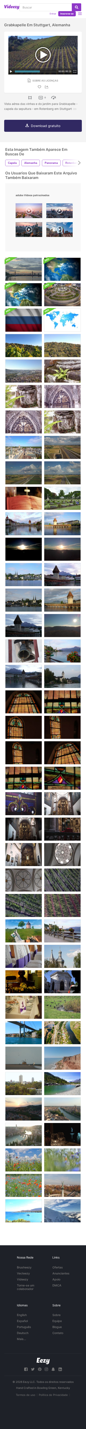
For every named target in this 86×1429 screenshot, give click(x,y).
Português (24, 1327)
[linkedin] (60, 1369)
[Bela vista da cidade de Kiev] (23, 1083)
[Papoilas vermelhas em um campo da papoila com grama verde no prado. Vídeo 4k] (23, 1160)
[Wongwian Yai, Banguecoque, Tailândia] (62, 294)
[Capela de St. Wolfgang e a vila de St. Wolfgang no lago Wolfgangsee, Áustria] (62, 676)
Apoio (56, 1279)
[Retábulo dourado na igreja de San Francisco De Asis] (23, 854)
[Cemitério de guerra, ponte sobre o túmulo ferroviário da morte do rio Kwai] (62, 498)
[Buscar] (76, 7)
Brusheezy (24, 1267)
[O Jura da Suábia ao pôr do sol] (23, 549)
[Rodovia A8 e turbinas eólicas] (62, 447)
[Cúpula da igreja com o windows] (62, 854)
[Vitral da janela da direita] (62, 727)
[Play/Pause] (11, 71)
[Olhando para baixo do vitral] (62, 702)
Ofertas (57, 1267)
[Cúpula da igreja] (23, 880)
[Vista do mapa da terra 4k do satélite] (23, 294)
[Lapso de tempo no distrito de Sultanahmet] (62, 981)
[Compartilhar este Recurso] (47, 87)
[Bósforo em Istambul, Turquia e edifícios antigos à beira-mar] (23, 1032)
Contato (57, 1333)
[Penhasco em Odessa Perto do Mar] (62, 1058)
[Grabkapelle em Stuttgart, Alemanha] (23, 345)
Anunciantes (61, 1273)
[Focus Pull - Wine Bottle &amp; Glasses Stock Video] (62, 1134)
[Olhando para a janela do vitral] (23, 702)
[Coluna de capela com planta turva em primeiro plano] (62, 422)
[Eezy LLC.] (43, 1361)
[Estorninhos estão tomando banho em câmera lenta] (62, 1007)
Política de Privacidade (53, 1395)
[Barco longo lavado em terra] (23, 1058)
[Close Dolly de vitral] (23, 803)
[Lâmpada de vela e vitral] (62, 778)
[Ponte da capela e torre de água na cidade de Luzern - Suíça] (62, 600)
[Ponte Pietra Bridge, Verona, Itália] (23, 1134)
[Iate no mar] (23, 1211)
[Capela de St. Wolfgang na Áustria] (62, 651)
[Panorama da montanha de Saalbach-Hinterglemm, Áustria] (62, 1211)
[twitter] (33, 1369)
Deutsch (22, 1333)
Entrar (53, 13)
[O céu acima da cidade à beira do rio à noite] (23, 269)
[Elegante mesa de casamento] (23, 1007)
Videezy (22, 1279)
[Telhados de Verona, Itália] (62, 1109)
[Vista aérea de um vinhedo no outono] (62, 880)
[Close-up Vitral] (23, 778)
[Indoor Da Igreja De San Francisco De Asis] (62, 803)
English (22, 1315)
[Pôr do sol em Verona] (23, 1109)
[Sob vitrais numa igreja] (62, 752)
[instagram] (46, 1369)
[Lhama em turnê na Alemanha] (23, 931)
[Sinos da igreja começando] (23, 651)
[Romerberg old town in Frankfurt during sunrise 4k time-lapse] (59, 230)
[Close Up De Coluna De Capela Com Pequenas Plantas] (62, 371)
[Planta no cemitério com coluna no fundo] (23, 396)
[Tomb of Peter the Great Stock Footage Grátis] (23, 981)
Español (22, 1321)
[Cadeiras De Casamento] (23, 956)
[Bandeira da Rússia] (23, 320)
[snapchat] (53, 1369)
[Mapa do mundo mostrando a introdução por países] (62, 320)
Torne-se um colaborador (25, 1287)
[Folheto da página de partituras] (23, 498)
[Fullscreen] (75, 71)
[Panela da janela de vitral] (23, 727)
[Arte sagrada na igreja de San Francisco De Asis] (23, 829)
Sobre (56, 1315)
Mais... (21, 1339)
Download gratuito (46, 126)
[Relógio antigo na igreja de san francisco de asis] (62, 829)
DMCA (56, 1285)
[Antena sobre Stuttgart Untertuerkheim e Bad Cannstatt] (23, 371)
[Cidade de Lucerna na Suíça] (23, 523)
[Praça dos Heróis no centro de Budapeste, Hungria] (62, 1185)
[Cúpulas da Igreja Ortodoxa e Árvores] (62, 956)
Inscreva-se (67, 13)
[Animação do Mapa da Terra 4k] (62, 269)
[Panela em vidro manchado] (23, 752)
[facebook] (26, 1369)
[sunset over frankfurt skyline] (59, 211)
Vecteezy (23, 1273)
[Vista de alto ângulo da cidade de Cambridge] (23, 447)
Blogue (57, 1327)
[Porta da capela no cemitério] (62, 396)
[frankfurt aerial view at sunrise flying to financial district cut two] (29, 211)
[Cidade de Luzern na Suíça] (23, 600)
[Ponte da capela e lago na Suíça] (62, 523)
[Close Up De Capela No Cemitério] (23, 422)
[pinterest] (39, 1369)
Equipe (57, 1321)
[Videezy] (11, 7)
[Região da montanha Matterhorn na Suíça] (62, 1083)
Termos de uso (25, 1395)
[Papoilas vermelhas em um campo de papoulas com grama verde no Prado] (62, 1160)
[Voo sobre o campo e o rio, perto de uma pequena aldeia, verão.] (62, 1032)
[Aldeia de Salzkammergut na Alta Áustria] (62, 931)
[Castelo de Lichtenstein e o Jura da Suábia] (62, 625)
